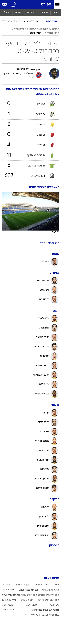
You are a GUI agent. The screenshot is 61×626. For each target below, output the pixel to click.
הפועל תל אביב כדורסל (48, 600)
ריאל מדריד (30, 615)
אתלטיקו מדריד (42, 585)
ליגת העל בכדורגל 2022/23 (31, 29)
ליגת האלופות (9, 600)
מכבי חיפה (5, 21)
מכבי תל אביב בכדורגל (45, 610)
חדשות (44, 12)
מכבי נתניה (53, 33)
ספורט (46, 4)
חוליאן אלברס (27, 600)
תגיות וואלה (51, 578)
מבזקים (31, 12)
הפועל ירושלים (8, 590)
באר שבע (18, 21)
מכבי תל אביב (33, 21)
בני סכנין (6, 585)
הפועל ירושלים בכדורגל (48, 595)
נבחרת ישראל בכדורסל (47, 615)
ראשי (56, 12)
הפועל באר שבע (28, 590)
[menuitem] (44, 13)
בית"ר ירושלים (22, 585)
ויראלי (7, 12)
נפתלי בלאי (36, 33)
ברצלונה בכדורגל (50, 590)
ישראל (55, 232)
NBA (57, 585)
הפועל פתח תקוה (29, 595)
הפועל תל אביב (11, 595)
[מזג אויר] (14, 4)
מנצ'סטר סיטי (8, 610)
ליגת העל (54, 605)
